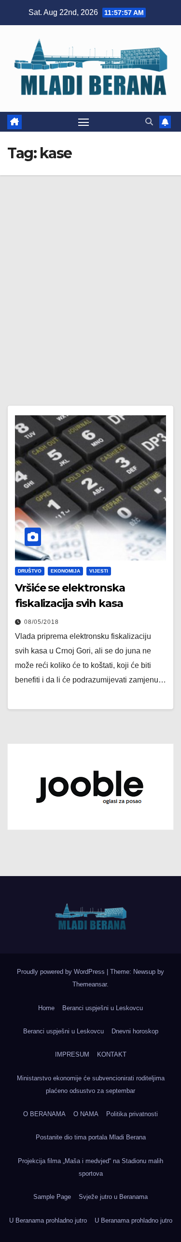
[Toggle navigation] (83, 122)
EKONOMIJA (65, 571)
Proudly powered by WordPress (62, 971)
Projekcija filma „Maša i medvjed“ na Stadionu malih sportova (90, 1167)
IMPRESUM (72, 1054)
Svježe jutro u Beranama (113, 1196)
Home (46, 1008)
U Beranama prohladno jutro (48, 1220)
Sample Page (52, 1196)
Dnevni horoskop (134, 1031)
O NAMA (85, 1114)
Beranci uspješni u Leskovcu (102, 1008)
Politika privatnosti (132, 1114)
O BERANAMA (44, 1114)
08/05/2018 (41, 622)
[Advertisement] (90, 271)
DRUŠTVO (30, 571)
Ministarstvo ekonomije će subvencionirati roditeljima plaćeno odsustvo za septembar (91, 1084)
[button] (149, 122)
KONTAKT (111, 1054)
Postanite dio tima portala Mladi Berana (91, 1137)
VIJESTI (98, 571)
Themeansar (89, 984)
